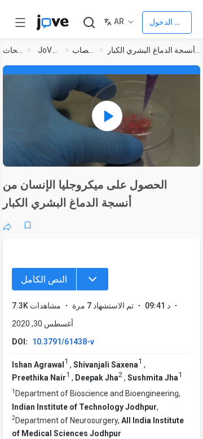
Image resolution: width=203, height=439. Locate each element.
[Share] (7, 225)
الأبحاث (13, 50)
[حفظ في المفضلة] (27, 225)
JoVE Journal (49, 50)
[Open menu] (20, 23)
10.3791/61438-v (63, 341)
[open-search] (89, 23)
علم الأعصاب (83, 50)
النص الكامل (44, 279)
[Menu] (92, 279)
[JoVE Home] (52, 22)
